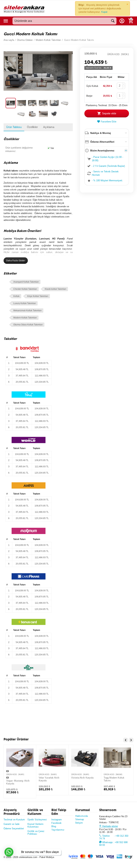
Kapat (104, 12)
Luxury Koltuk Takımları (24, 303)
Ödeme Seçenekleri (14, 828)
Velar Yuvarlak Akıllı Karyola (49, 779)
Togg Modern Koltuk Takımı (114, 779)
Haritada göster (110, 826)
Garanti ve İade (11, 824)
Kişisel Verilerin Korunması (35, 825)
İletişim (79, 822)
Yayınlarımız (57, 829)
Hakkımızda (81, 816)
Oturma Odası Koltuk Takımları (28, 324)
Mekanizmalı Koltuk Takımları (27, 310)
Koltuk (16, 296)
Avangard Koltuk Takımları (26, 282)
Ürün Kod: (113, 54)
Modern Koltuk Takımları (25, 317)
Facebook (56, 823)
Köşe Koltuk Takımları (37, 296)
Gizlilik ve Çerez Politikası (35, 832)
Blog (53, 826)
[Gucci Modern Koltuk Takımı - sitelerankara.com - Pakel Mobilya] (38, 71)
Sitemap (79, 819)
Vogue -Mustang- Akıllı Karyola (18, 782)
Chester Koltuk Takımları (25, 289)
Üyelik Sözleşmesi (37, 819)
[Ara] (112, 21)
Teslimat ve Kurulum (14, 819)
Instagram (56, 819)
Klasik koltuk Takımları (55, 289)
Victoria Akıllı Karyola (82, 777)
